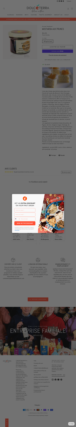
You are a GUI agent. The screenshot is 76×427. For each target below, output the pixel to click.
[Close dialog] (62, 195)
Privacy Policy (17, 230)
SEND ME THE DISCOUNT (25, 223)
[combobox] (17, 219)
